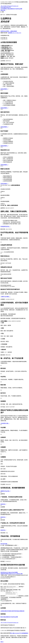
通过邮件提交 (4, 599)
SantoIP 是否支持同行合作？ (9, 558)
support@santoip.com (13, 6)
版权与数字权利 (13, 611)
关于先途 (15, 8)
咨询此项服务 (4, 89)
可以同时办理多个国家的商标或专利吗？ (12, 554)
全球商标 (3, 611)
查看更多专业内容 (6, 491)
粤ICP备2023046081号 (15, 633)
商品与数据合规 (20, 611)
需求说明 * (3, 595)
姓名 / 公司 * (3, 586)
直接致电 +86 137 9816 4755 (14, 32)
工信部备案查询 (24, 633)
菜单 (3, 12)
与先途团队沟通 (5, 423)
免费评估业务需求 (6, 31)
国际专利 (7, 611)
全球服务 (11, 8)
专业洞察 (20, 8)
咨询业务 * (3, 589)
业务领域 (3, 8)
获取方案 (3, 10)
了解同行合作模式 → (6, 296)
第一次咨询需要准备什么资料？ (10, 545)
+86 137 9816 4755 (5, 6)
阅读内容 (3, 504)
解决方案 (7, 8)
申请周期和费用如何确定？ (9, 555)
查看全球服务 (14, 31)
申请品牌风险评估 (6, 226)
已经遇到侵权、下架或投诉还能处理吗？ (12, 557)
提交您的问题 (4, 543)
